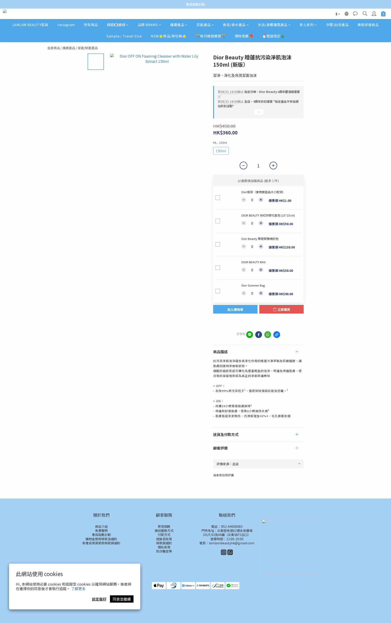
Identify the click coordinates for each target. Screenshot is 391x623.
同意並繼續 (122, 599)
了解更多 (78, 588)
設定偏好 (99, 599)
